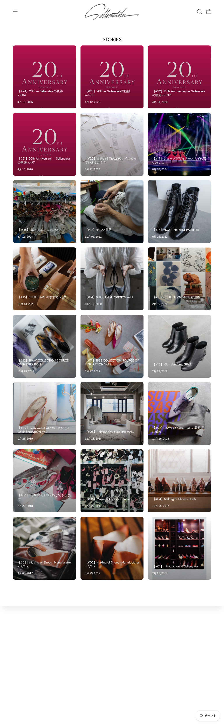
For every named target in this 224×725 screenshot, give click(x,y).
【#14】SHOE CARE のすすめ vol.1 (109, 297)
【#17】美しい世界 (98, 230)
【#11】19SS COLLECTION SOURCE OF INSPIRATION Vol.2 (112, 362)
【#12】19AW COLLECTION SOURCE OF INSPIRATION (43, 362)
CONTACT (21, 629)
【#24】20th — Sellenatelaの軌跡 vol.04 (40, 93)
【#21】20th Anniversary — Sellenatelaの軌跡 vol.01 (44, 160)
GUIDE (18, 679)
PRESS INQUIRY (27, 643)
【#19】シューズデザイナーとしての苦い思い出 (179, 160)
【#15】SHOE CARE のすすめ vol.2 (42, 297)
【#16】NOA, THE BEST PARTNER (175, 230)
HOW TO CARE (25, 672)
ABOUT (19, 636)
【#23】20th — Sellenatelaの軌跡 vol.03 (107, 93)
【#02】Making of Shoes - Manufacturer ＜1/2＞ (112, 564)
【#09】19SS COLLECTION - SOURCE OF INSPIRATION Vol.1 (43, 430)
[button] (199, 12)
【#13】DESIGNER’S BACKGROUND (177, 297)
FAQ (16, 686)
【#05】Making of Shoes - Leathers (108, 499)
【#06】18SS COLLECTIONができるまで (44, 497)
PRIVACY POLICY (69, 650)
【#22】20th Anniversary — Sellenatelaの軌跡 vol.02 (178, 93)
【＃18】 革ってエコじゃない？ (39, 230)
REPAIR (19, 665)
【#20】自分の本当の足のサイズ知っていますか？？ (110, 160)
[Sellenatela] (112, 11)
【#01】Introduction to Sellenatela (175, 566)
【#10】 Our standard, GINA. (172, 364)
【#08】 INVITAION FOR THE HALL (109, 431)
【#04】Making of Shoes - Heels (174, 499)
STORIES (112, 39)
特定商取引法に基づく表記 (75, 658)
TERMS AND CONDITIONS (76, 643)
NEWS (18, 650)
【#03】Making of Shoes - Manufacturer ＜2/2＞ (45, 564)
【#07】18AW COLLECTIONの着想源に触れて (178, 430)
